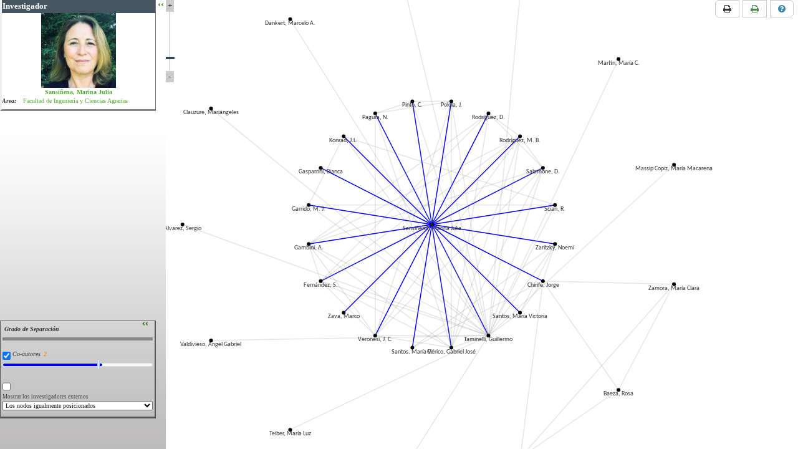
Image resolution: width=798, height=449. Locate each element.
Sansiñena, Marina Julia (78, 92)
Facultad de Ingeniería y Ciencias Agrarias (75, 100)
